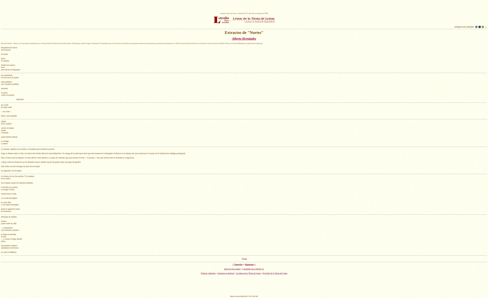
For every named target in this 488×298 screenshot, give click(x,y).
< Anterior (237, 264)
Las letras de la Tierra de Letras (248, 273)
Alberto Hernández (244, 38)
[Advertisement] (244, 6)
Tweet (244, 259)
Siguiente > (250, 264)
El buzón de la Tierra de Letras (275, 273)
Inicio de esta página (232, 269)
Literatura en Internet (225, 273)
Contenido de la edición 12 (253, 269)
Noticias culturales (208, 273)
